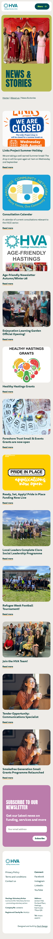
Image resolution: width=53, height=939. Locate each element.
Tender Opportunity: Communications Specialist (20, 715)
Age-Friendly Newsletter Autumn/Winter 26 (19, 276)
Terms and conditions (15, 876)
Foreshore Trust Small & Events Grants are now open (23, 440)
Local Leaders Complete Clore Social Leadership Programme (22, 551)
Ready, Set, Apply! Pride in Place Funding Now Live (24, 496)
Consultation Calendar (17, 214)
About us (14, 98)
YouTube (38, 890)
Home (6, 98)
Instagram (39, 881)
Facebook (39, 876)
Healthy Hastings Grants (19, 386)
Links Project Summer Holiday (23, 150)
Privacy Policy (12, 872)
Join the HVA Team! (15, 661)
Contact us (10, 881)
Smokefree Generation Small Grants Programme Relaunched (23, 771)
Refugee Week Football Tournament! (18, 607)
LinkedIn (38, 885)
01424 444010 (38, 916)
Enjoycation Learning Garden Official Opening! (22, 332)
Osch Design (42, 926)
